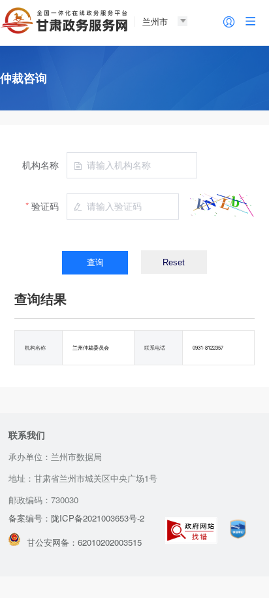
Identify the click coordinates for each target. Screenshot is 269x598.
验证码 (45, 205)
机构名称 (40, 164)
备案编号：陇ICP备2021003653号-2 (76, 518)
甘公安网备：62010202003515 (84, 542)
